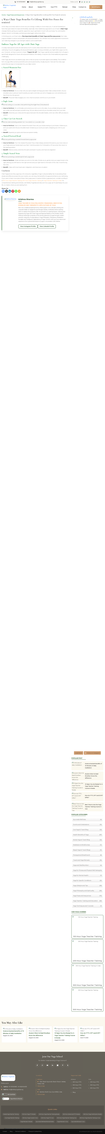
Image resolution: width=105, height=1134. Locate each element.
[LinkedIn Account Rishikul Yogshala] (84, 2)
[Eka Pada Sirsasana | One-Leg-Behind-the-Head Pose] (76, 200)
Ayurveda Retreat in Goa (77, 1121)
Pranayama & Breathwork (81, 855)
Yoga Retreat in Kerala (26, 1121)
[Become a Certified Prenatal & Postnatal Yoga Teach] (87, 315)
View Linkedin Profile (47, 226)
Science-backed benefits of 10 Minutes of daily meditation (93, 765)
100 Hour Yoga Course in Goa (30, 1118)
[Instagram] (42, 1065)
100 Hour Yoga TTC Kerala (28, 1114)
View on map (41, 1086)
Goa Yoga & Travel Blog (80, 829)
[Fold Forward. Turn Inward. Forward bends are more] (98, 204)
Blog (73, 1092)
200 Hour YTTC (76, 1082)
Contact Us (82, 7)
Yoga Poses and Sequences (15, 15)
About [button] (31, 7)
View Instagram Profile (28, 226)
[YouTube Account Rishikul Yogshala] (89, 2)
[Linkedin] (9, 191)
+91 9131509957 (20, 2)
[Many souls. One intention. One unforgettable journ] (87, 502)
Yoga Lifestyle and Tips (80, 885)
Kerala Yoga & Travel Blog (81, 840)
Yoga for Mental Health (80, 875)
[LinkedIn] (52, 1065)
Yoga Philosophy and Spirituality (83, 890)
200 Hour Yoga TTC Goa (47, 1118)
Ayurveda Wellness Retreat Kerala (45, 1121)
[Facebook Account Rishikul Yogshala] (79, 2)
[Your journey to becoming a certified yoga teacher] (76, 510)
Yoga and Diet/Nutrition (81, 865)
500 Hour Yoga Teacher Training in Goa (90, 1118)
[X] (6, 191)
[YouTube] (47, 1065)
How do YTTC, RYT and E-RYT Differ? (94, 796)
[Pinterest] (12, 191)
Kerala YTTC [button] (42, 7)
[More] (19, 191)
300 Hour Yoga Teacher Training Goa (66, 1118)
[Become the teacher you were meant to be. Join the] (98, 136)
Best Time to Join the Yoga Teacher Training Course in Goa (93, 806)
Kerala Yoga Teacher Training (11, 1114)
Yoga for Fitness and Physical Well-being (86, 870)
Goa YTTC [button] (54, 7)
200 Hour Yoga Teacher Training (12, 180)
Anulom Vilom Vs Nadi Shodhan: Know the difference (91, 776)
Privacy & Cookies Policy (35, 1131)
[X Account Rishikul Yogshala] (82, 2)
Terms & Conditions (20, 1131)
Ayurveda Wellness (79, 819)
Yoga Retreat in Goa (62, 1121)
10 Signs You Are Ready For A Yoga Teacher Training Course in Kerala (94, 786)
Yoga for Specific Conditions (82, 880)
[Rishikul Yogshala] (8, 1078)
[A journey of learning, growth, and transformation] (76, 50)
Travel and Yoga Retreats (81, 860)
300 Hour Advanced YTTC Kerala (71, 1114)
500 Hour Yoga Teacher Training (87, 1009)
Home (24, 7)
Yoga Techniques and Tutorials (83, 906)
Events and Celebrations (81, 824)
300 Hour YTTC (76, 1085)
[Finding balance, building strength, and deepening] (87, 44)
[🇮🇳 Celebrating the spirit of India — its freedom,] (87, 129)
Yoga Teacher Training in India (52, 180)
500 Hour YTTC (76, 1088)
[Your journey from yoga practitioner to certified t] (98, 64)
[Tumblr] (67, 1065)
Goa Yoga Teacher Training (12, 1118)
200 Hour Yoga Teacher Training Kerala (49, 1114)
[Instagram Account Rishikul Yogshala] (87, 2)
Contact (5, 1131)
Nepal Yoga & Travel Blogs (81, 850)
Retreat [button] (64, 7)
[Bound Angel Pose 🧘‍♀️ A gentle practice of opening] (76, 120)
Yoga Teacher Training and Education (85, 901)
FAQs (74, 7)
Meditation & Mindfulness (81, 845)
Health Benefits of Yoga (81, 834)
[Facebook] (3, 191)
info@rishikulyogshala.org (36, 2)
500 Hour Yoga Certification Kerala (92, 1114)
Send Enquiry (95, 7)
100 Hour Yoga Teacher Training (87, 936)
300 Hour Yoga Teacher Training (32, 180)
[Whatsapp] (16, 191)
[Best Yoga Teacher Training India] (10, 7)
